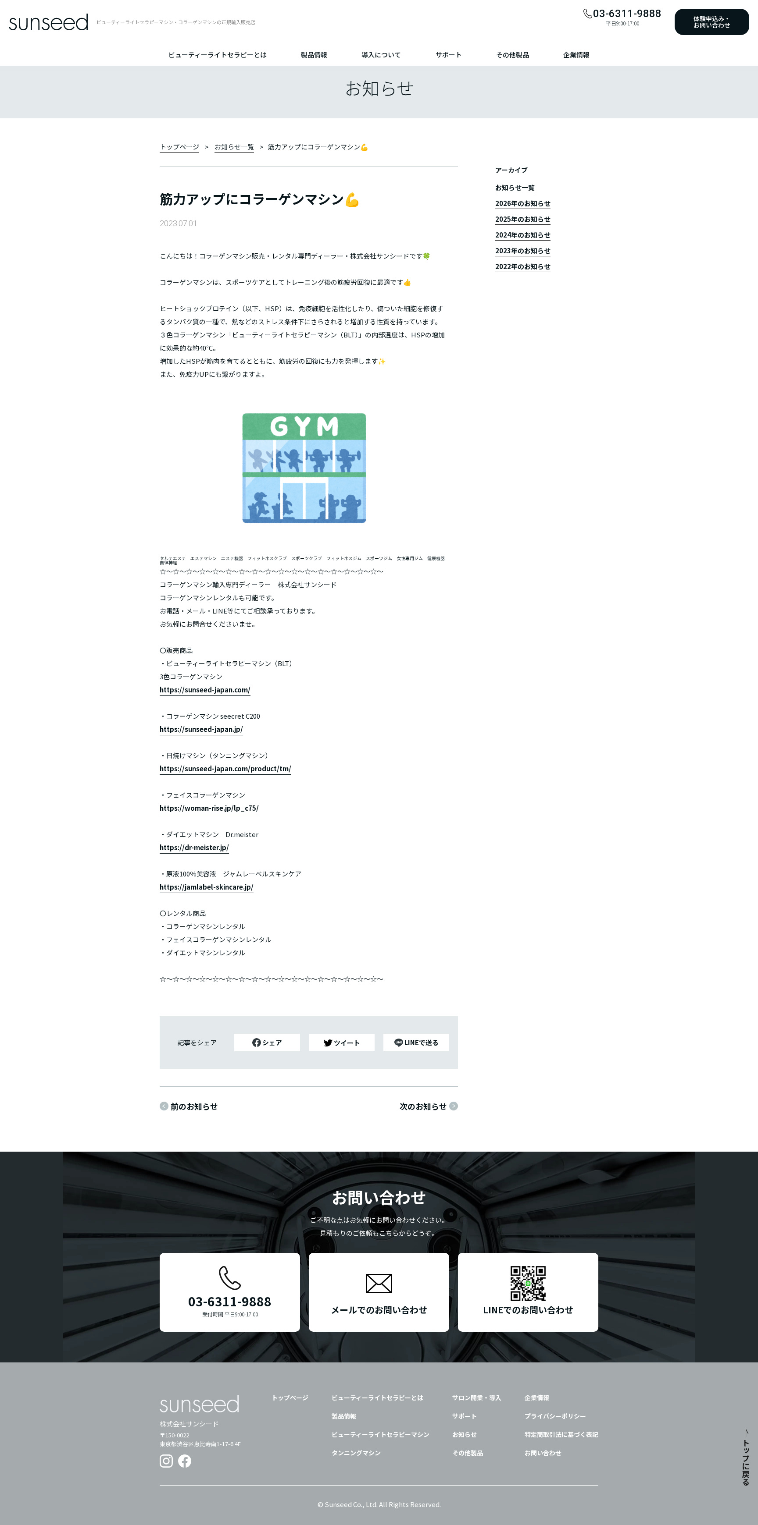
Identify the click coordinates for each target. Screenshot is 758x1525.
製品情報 (314, 55)
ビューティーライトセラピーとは (217, 55)
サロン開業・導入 (476, 1397)
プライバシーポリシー (555, 1416)
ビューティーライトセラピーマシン (380, 1434)
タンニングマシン (356, 1452)
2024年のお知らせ (523, 235)
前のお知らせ (194, 1106)
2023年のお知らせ (523, 251)
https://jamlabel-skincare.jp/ (207, 886)
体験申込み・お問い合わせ (712, 21)
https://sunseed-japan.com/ (205, 689)
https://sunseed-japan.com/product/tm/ (225, 768)
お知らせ (464, 1434)
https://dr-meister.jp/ (194, 847)
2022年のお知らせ (523, 267)
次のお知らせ (423, 1106)
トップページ (179, 146)
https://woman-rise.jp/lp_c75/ (209, 807)
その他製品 (512, 55)
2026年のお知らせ (523, 204)
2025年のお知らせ (523, 219)
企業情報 (576, 55)
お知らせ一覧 (234, 146)
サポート (449, 55)
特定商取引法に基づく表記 (561, 1434)
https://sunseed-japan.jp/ (201, 729)
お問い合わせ (543, 1452)
